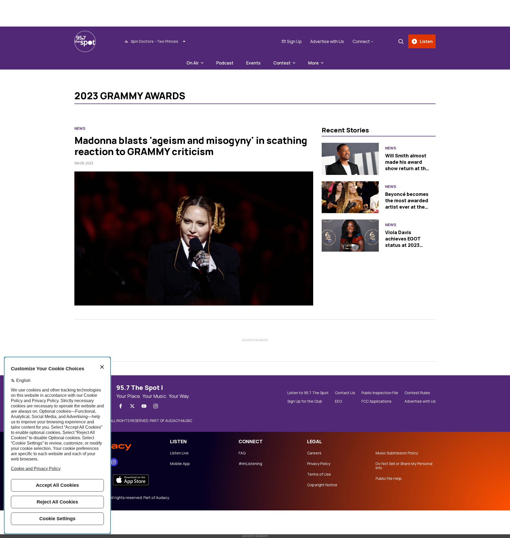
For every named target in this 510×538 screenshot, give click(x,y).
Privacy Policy (318, 464)
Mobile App (180, 464)
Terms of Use (319, 474)
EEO (338, 401)
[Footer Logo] (116, 444)
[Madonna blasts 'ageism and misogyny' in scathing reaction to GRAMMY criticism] (193, 238)
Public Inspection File (380, 393)
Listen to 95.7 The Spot (308, 393)
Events (253, 63)
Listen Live (179, 453)
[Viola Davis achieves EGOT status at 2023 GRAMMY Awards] (350, 235)
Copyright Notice (322, 485)
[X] (132, 406)
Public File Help (389, 478)
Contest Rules (417, 393)
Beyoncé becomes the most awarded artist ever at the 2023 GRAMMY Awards (406, 207)
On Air (192, 63)
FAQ (242, 453)
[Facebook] (120, 406)
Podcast (224, 63)
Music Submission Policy (397, 453)
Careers (314, 453)
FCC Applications (377, 401)
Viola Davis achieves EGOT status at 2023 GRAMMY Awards (405, 242)
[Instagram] (155, 406)
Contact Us (345, 393)
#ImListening (250, 464)
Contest (282, 63)
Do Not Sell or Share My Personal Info (404, 466)
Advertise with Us (327, 41)
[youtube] (144, 406)
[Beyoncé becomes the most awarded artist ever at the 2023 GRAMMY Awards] (350, 197)
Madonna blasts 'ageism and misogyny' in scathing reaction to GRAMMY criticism (190, 146)
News (79, 128)
